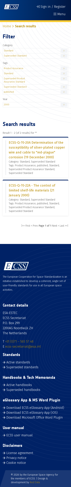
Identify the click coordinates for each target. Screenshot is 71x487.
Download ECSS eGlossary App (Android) (35, 408)
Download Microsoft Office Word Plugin (34, 417)
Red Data (35, 482)
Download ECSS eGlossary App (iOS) (32, 413)
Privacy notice (16, 458)
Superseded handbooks (23, 390)
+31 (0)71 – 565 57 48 (19, 341)
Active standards (18, 362)
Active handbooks (19, 385)
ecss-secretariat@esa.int (23, 347)
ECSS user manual (19, 435)
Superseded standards (22, 367)
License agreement (19, 453)
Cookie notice (16, 463)
